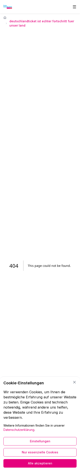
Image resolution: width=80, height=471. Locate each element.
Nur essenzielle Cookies (40, 452)
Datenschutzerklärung (18, 429)
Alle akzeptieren (40, 463)
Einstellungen (40, 441)
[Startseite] (4, 17)
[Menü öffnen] (74, 7)
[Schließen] (74, 382)
